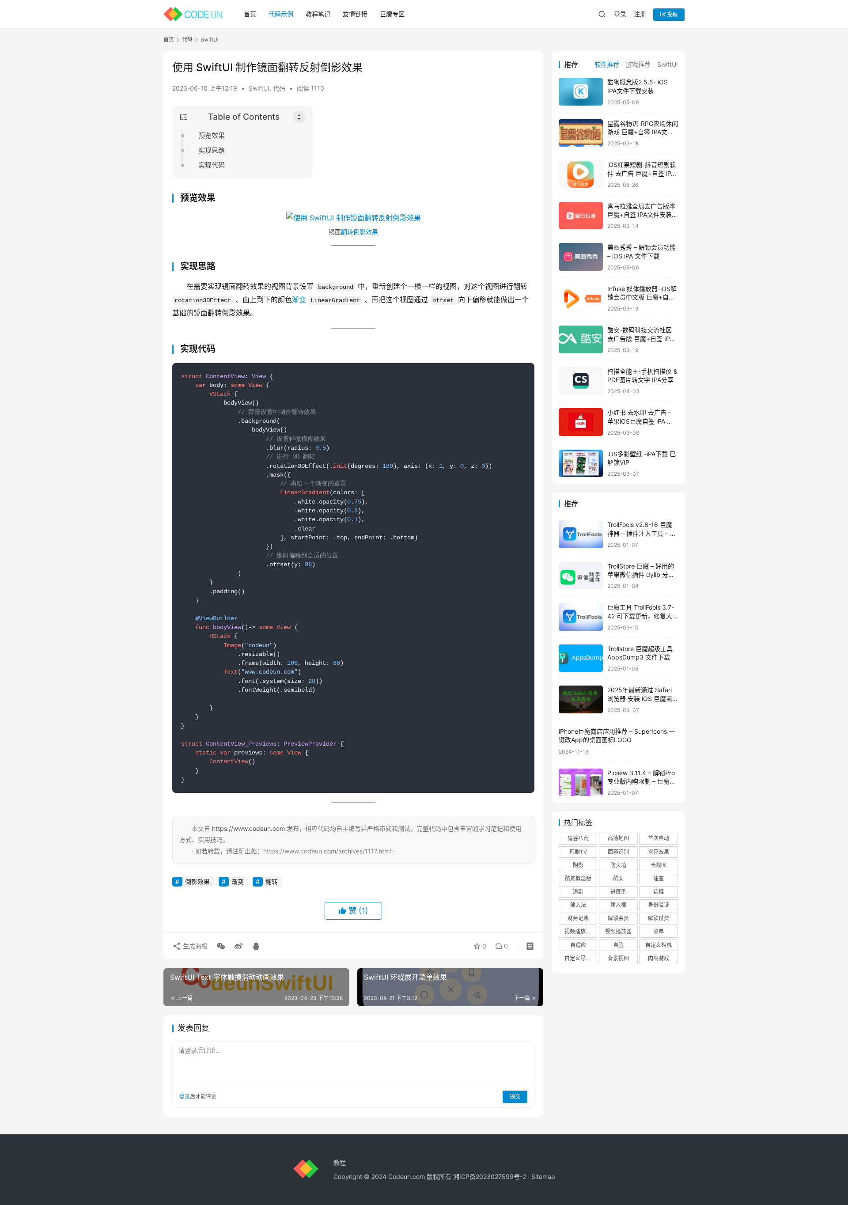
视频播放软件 (580, 931)
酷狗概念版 (578, 878)
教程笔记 (318, 14)
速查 (658, 878)
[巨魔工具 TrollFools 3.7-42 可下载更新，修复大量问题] (581, 617)
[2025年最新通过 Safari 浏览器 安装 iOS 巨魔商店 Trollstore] (581, 699)
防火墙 (618, 865)
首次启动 (658, 838)
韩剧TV (578, 852)
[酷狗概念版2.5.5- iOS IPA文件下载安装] (581, 92)
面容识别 (618, 852)
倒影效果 (365, 231)
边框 (658, 891)
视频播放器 (618, 931)
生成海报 (194, 946)
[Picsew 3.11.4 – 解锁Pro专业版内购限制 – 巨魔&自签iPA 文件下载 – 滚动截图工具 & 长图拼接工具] (581, 782)
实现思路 (211, 150)
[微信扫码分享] (221, 946)
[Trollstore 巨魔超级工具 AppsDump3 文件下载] (581, 658)
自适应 (578, 945)
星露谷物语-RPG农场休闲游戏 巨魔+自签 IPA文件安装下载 (642, 132)
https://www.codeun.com (248, 828)
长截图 (658, 865)
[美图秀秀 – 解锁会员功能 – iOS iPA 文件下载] (581, 257)
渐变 (299, 299)
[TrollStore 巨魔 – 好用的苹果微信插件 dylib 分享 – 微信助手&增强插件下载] (581, 576)
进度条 (618, 891)
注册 (640, 14)
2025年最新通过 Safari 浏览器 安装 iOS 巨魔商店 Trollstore (639, 698)
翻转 (347, 231)
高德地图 (618, 838)
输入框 (618, 905)
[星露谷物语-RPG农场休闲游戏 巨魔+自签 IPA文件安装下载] (581, 133)
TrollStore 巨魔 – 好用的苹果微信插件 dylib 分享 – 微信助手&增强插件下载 (642, 574)
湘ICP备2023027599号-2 (489, 1176)
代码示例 (281, 14)
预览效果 (211, 135)
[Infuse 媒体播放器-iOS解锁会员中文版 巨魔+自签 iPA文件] (581, 298)
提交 (515, 1096)
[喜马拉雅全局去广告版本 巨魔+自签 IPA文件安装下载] (581, 216)
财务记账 (578, 918)
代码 (279, 88)
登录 (620, 14)
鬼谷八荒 (578, 838)
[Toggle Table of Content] (299, 117)
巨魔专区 (392, 14)
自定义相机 (658, 945)
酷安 (618, 878)
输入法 (578, 905)
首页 (250, 14)
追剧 (578, 891)
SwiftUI (259, 88)
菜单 (658, 931)
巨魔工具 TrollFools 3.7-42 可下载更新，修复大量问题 (640, 615)
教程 (339, 1162)
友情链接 (355, 14)
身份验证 (658, 905)
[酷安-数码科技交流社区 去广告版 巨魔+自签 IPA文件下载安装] (581, 339)
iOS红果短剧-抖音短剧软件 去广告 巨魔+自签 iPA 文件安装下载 (641, 173)
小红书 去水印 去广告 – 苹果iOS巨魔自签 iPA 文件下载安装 (640, 421)
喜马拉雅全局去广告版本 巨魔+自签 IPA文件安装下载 (642, 214)
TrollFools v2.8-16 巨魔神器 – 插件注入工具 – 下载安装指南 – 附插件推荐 (641, 533)
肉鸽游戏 (658, 958)
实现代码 (211, 165)
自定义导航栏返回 (580, 958)
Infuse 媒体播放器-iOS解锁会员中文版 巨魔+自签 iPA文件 (642, 297)
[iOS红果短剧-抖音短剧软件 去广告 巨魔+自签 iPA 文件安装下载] (581, 174)
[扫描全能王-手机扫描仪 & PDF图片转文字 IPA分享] (581, 381)
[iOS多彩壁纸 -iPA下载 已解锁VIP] (581, 463)
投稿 (672, 14)
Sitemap (543, 1176)
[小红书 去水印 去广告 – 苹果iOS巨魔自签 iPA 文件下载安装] (581, 422)
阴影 (578, 865)
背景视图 (618, 958)
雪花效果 (658, 852)
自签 (618, 945)
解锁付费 (658, 918)
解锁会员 (618, 918)
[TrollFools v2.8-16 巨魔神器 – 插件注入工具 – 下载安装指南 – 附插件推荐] (581, 534)
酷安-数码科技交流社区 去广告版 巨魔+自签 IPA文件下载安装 (640, 338)
